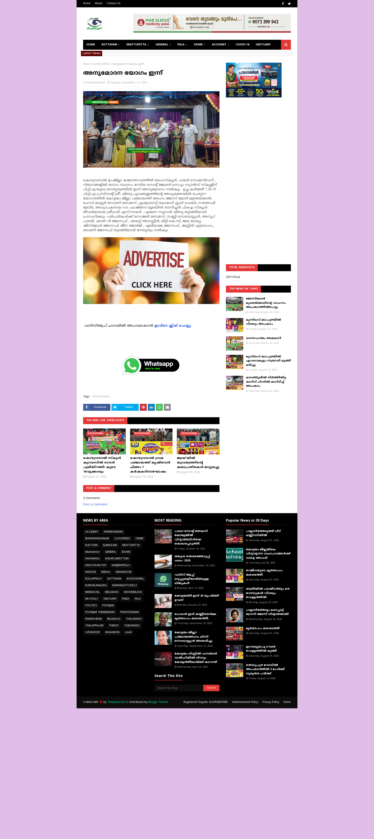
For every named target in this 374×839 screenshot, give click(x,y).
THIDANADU (132, 625)
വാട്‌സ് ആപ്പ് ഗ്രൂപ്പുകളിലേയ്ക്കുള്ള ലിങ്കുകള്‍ (191, 579)
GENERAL (110, 552)
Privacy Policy (271, 702)
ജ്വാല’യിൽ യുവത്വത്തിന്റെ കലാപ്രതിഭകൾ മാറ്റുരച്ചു (198, 462)
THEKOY (114, 625)
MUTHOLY (91, 599)
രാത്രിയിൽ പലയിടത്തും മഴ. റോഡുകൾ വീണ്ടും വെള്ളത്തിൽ (268, 593)
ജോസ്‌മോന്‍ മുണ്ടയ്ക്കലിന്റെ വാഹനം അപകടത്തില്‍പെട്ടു (266, 303)
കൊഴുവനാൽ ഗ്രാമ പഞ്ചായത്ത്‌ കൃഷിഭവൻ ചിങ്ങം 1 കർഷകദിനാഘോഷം (150, 465)
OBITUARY (110, 599)
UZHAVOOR (92, 632)
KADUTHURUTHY (95, 565)
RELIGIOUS (114, 619)
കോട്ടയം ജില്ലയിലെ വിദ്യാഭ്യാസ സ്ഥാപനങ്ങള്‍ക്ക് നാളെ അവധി (268, 554)
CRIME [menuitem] (198, 44)
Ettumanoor (92, 552)
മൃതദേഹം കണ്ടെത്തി (263, 628)
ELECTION (91, 545)
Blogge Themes (158, 702)
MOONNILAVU (133, 592)
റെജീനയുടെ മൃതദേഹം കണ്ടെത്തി (264, 573)
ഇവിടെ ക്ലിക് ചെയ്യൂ (172, 326)
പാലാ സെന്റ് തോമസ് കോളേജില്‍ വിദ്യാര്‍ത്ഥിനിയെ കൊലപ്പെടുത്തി (191, 538)
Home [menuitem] (90, 44)
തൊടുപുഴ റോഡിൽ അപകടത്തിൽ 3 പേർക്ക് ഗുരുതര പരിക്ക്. (265, 669)
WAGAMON (112, 632)
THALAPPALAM (94, 625)
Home (86, 3)
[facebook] (283, 4)
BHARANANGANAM (97, 538)
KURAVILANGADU (96, 585)
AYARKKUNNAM (113, 532)
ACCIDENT (91, 532)
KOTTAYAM (114, 579)
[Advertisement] (258, 170)
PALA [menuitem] (180, 44)
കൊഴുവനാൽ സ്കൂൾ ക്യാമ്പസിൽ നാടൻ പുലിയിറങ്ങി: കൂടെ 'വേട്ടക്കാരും (102, 465)
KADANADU (92, 558)
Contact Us (114, 3)
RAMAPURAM (93, 619)
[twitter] (289, 4)
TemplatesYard (116, 702)
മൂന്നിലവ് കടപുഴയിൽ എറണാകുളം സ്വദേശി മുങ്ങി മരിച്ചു (268, 361)
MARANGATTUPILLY (124, 585)
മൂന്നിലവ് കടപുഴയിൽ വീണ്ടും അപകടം (263, 322)
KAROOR (90, 572)
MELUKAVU (112, 592)
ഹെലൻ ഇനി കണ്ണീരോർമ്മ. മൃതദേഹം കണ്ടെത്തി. (195, 616)
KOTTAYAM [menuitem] (109, 44)
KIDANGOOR (124, 572)
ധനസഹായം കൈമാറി (263, 338)
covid (128, 632)
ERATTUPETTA (131, 545)
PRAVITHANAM (129, 612)
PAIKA (125, 599)
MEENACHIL (92, 592)
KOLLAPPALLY (93, 579)
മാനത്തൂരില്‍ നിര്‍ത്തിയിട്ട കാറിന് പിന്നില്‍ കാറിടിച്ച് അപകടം (266, 382)
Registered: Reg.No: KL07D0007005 (206, 702)
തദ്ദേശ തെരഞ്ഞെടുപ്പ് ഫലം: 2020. (192, 559)
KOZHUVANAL (101, 64)
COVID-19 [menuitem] (242, 44)
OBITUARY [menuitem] (263, 44)
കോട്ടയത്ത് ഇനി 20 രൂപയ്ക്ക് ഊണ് (196, 598)
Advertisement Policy (245, 702)
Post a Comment (95, 504)
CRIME (139, 538)
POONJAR (108, 605)
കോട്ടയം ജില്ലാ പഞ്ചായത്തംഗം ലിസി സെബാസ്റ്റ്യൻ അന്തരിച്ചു (193, 637)
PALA (138, 599)
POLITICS (91, 605)
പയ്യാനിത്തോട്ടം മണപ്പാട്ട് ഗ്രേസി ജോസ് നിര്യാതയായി (267, 612)
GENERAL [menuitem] (162, 44)
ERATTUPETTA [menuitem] (136, 44)
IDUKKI (126, 552)
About (98, 3)
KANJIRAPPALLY (121, 565)
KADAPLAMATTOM (117, 558)
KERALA (105, 572)
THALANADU (134, 619)
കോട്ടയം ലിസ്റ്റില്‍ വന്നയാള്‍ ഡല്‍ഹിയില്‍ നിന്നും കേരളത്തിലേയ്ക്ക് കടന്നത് (195, 658)
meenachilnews (95, 82)
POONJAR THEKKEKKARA (100, 612)
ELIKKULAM (110, 545)
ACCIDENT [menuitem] (219, 44)
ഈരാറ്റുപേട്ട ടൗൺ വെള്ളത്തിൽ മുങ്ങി (261, 649)
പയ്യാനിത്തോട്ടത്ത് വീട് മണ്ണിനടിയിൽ (263, 533)
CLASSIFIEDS (122, 538)
